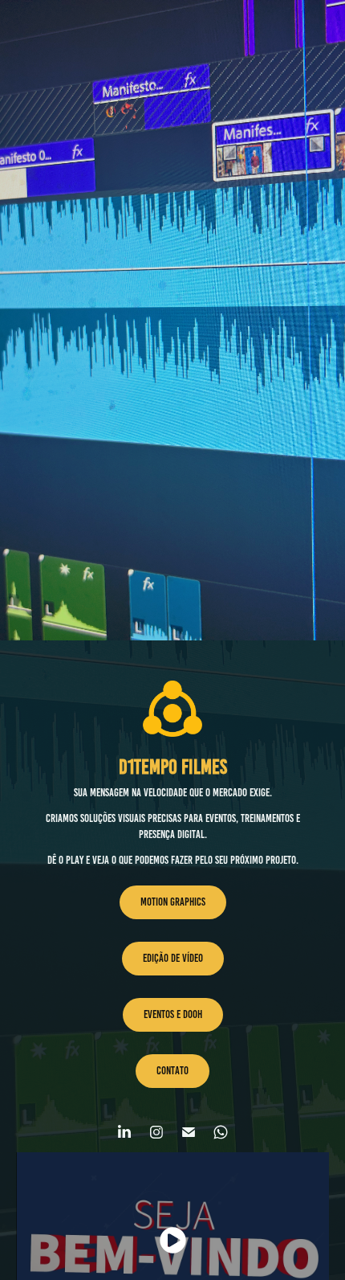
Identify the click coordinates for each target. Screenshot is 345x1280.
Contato (172, 1071)
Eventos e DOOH (173, 1014)
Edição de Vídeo (173, 958)
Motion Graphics (172, 902)
